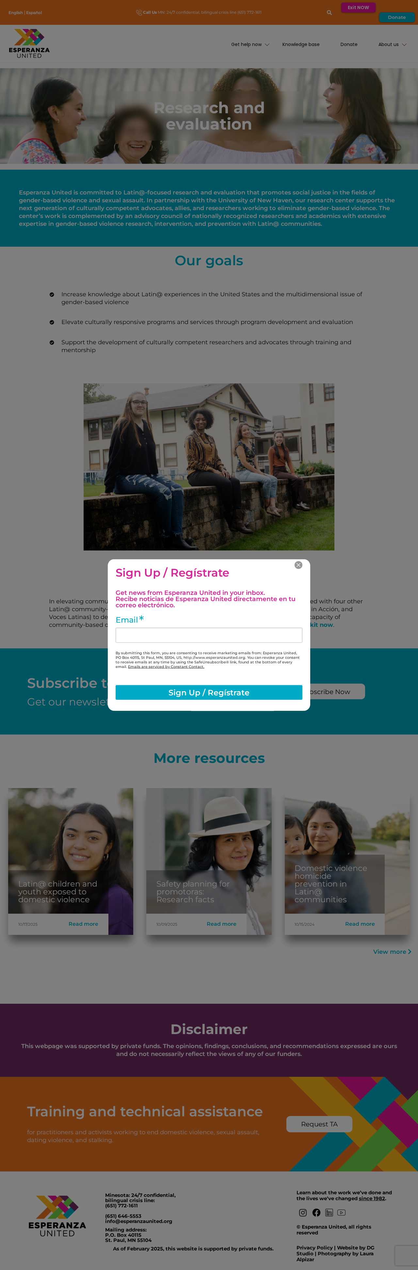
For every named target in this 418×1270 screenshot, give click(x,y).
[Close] (298, 565)
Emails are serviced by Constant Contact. (166, 666)
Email (127, 620)
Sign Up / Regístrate (209, 692)
